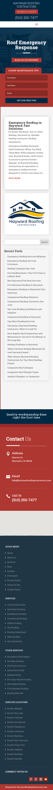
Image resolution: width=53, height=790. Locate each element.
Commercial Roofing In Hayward (24, 317)
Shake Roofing (14, 623)
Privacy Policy (14, 580)
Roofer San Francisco (17, 740)
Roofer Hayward (20, 131)
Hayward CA (23, 135)
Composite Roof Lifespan (20, 367)
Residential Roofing (16, 614)
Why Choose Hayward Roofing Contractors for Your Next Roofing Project (24, 360)
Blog (9, 566)
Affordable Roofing (16, 684)
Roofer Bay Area (15, 736)
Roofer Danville (14, 758)
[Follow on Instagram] (41, 779)
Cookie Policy (13, 589)
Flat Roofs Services (16, 665)
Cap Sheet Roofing (16, 609)
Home (10, 553)
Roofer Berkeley (15, 754)
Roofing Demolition (16, 632)
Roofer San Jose (15, 713)
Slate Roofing (13, 636)
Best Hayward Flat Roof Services (24, 280)
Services (11, 562)
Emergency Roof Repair (18, 656)
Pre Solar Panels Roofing (19, 679)
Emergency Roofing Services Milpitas (26, 256)
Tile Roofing (13, 627)
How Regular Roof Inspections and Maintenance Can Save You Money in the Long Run (26, 336)
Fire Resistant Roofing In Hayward (25, 285)
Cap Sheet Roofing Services (21, 321)
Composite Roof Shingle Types (23, 372)
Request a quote (26, 11)
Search (44, 242)
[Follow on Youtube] (46, 779)
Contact (11, 571)
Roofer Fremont (15, 717)
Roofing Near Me (15, 693)
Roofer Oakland (14, 749)
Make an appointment (26, 60)
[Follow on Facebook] (31, 779)
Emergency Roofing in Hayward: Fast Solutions (25, 126)
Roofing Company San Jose (21, 268)
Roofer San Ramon (16, 722)
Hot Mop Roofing (15, 661)
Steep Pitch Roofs (15, 670)
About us (11, 557)
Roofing (12, 135)
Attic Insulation (14, 641)
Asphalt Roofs (14, 675)
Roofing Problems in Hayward (22, 344)
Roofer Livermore (15, 731)
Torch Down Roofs (16, 604)
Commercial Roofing (17, 618)
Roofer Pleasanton (16, 726)
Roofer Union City (16, 745)
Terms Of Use (13, 585)
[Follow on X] (36, 779)
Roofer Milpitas (14, 708)
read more (14, 178)
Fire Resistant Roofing (18, 688)
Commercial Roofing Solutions (22, 297)
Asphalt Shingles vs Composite (23, 376)
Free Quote (12, 575)
